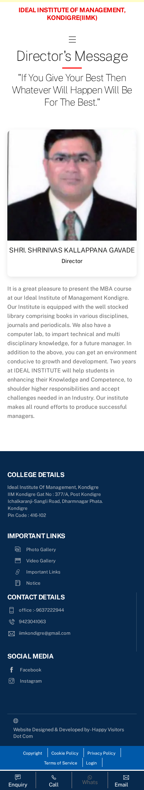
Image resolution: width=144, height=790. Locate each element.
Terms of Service (60, 763)
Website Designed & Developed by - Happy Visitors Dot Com (68, 733)
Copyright (32, 753)
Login (91, 763)
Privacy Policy (101, 753)
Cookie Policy (64, 753)
